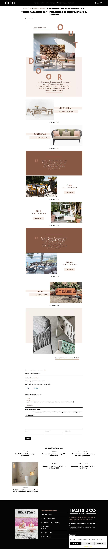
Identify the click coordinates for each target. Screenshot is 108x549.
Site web (67, 431)
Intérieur (42, 8)
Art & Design (50, 3)
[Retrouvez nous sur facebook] (95, 2)
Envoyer (28, 438)
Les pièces (36, 8)
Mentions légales (88, 546)
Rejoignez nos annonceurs (50, 523)
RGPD (42, 537)
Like (28, 388)
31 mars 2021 (30, 400)
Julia (28, 398)
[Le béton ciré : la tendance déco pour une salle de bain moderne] (25, 474)
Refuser (88, 543)
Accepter (75, 543)
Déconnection (61, 3)
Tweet (36, 388)
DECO (42, 3)
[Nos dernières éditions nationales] (25, 523)
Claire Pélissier (34, 378)
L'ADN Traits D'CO (46, 515)
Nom (27, 431)
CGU (49, 537)
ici (57, 122)
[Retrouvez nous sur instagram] (98, 2)
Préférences (100, 543)
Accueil (25, 8)
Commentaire (29, 415)
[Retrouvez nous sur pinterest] (101, 2)
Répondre (30, 405)
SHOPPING (71, 3)
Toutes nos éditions (49, 511)
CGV (46, 537)
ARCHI (36, 3)
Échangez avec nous (48, 519)
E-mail (47, 431)
